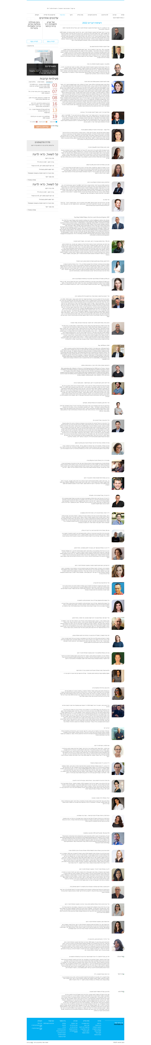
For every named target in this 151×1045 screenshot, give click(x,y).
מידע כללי (39, 1023)
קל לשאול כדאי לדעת (84, 1027)
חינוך (71, 15)
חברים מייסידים (73, 1025)
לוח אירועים (105, 15)
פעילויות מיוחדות (62, 1029)
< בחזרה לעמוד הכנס (118, 17)
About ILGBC (98, 1030)
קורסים (64, 1023)
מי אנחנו (99, 1023)
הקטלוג (37, 15)
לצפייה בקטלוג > (42, 51)
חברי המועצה (74, 1023)
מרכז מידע (80, 15)
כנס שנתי (62, 15)
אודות (122, 15)
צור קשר (73, 8)
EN (48, 8)
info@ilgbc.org (118, 1024)
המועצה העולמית (97, 1027)
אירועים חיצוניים (92, 15)
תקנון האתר (98, 1032)
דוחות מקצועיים (85, 1023)
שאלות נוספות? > (31, 180)
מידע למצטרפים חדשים (73, 1031)
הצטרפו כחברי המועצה (64, 8)
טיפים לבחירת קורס (61, 1030)
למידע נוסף (51, 41)
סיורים (64, 1027)
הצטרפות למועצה (73, 1029)
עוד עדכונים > (30, 46)
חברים (114, 15)
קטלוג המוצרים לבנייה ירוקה (37, 1029)
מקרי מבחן (86, 1025)
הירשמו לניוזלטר (54, 8)
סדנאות (64, 1025)
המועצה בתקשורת (96, 1029)
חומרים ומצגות (62, 1036)
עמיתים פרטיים (73, 1027)
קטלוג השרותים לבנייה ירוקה (37, 1026)
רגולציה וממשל (85, 1032)
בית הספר (63, 1021)
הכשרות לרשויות (62, 1034)
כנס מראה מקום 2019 (48, 1023)
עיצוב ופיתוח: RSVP (118, 1042)
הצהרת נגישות (97, 1034)
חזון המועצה (98, 1025)
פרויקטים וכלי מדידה (49, 15)
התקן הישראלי (86, 1030)
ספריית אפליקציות (85, 1029)
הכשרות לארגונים (62, 1032)
